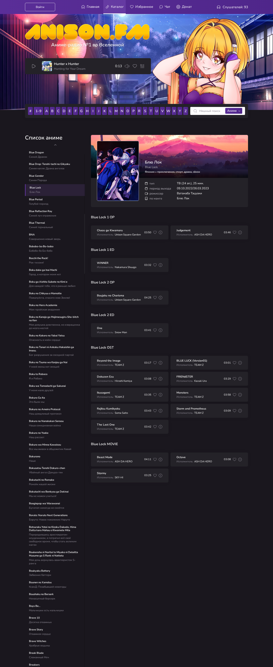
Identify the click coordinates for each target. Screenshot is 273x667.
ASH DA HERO (203, 234)
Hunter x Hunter (66, 64)
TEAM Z (119, 365)
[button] (55, 145)
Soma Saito (121, 413)
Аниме (232, 111)
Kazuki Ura (200, 381)
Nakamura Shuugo (125, 267)
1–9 (38, 111)
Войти (40, 7)
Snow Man (121, 332)
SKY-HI (119, 477)
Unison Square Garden (128, 234)
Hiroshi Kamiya (123, 381)
